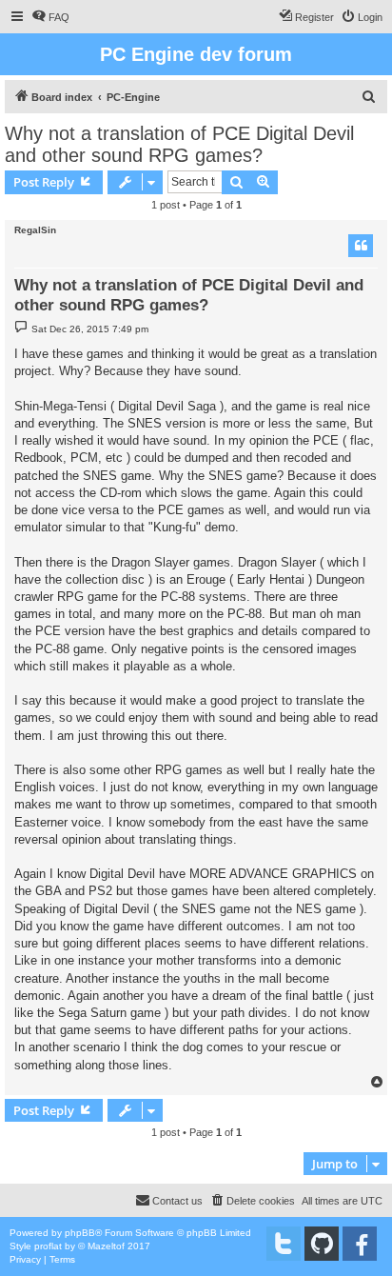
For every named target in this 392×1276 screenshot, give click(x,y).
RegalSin (35, 230)
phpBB (80, 1232)
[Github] (321, 1243)
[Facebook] (360, 1243)
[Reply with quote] (360, 245)
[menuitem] (50, 17)
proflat (48, 1246)
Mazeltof (106, 1246)
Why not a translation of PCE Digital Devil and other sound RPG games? (179, 144)
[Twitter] (283, 1243)
